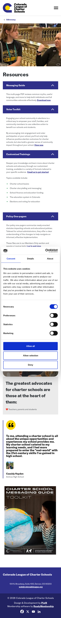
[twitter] (28, 611)
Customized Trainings (18, 154)
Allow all (30, 346)
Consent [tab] (11, 258)
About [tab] (50, 258)
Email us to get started (38, 172)
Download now (44, 100)
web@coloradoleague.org (31, 587)
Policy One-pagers (16, 216)
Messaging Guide (15, 85)
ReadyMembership (43, 606)
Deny (30, 365)
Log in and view (34, 246)
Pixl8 (44, 602)
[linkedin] (39, 611)
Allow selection (30, 355)
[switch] (54, 315)
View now (38, 145)
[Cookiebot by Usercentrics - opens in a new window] (45, 251)
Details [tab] (30, 258)
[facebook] (22, 611)
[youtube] (33, 611)
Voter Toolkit (13, 109)
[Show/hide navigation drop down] (56, 8)
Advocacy (11, 19)
